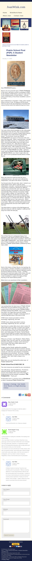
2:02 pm (11, 432)
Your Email (6, 500)
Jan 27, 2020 (16, 463)
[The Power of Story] (6, 30)
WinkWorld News (16, 12)
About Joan (7, 15)
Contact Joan (18, 15)
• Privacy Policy (5, 559)
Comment (6, 519)
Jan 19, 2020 (12, 403)
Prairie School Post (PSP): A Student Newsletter (15, 52)
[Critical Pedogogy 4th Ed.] (15, 30)
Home (5, 12)
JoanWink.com (16, 7)
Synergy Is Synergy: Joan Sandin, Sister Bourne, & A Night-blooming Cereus (15, 386)
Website (5, 510)
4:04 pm (15, 464)
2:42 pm (11, 405)
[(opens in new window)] (29, 395)
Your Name (6, 490)
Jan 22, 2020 (16, 418)
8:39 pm (15, 420)
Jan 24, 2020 (12, 431)
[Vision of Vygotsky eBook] (24, 30)
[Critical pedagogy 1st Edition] (6, 43)
